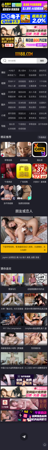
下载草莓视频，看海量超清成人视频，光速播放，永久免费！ (24, 248)
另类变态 (43, 96)
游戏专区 (43, 70)
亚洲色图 (22, 102)
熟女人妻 (12, 86)
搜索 (42, 60)
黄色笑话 (32, 118)
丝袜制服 (22, 86)
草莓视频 (32, 124)
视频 (3, 83)
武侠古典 (43, 113)
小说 (3, 115)
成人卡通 (32, 92)
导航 (3, 126)
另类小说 (22, 118)
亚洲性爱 (12, 92)
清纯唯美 (22, 107)
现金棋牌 (32, 75)
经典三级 (22, 96)
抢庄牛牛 (43, 75)
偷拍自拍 (22, 92)
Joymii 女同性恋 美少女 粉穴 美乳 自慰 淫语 (21, 257)
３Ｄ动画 (43, 81)
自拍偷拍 (22, 81)
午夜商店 (22, 124)
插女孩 (12, 124)
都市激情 (12, 113)
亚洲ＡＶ (12, 81)
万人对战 (32, 70)
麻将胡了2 (12, 75)
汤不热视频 (42, 124)
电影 (3, 93)
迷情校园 (12, 118)
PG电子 (12, 70)
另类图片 (43, 107)
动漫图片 (43, 102)
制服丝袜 (12, 96)
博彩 (3, 72)
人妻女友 (32, 113)
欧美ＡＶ (32, 81)
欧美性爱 (43, 92)
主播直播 (32, 86)
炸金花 (22, 75)
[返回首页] (44, 444)
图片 (3, 104)
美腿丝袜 (12, 107)
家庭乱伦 (22, 113)
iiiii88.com (24, 54)
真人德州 (22, 70)
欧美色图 (32, 102)
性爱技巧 (43, 118)
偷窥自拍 (12, 102)
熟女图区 (32, 107)
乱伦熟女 (32, 96)
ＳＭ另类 (43, 86)
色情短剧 (22, 128)
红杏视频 (12, 128)
